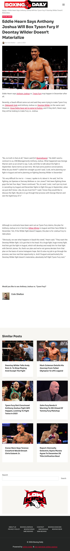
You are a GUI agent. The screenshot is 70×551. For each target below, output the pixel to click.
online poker (28, 546)
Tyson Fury (37, 93)
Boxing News (7, 17)
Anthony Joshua (23, 93)
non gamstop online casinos (46, 546)
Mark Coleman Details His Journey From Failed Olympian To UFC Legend (52, 368)
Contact (40, 527)
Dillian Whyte (34, 228)
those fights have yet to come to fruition (26, 108)
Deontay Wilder (44, 105)
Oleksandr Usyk (11, 105)
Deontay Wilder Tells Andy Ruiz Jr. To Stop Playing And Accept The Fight (17, 368)
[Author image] (3, 43)
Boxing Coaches (54, 527)
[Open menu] (63, 4)
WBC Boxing (28, 531)
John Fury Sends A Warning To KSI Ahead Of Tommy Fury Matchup (51, 408)
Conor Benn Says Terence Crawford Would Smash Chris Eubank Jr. (16, 451)
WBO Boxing (43, 529)
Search (5, 475)
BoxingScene (42, 158)
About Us (12, 527)
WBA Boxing (41, 531)
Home (4, 10)
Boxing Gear (57, 529)
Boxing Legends (26, 527)
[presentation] (17, 351)
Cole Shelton (11, 43)
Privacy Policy (14, 529)
